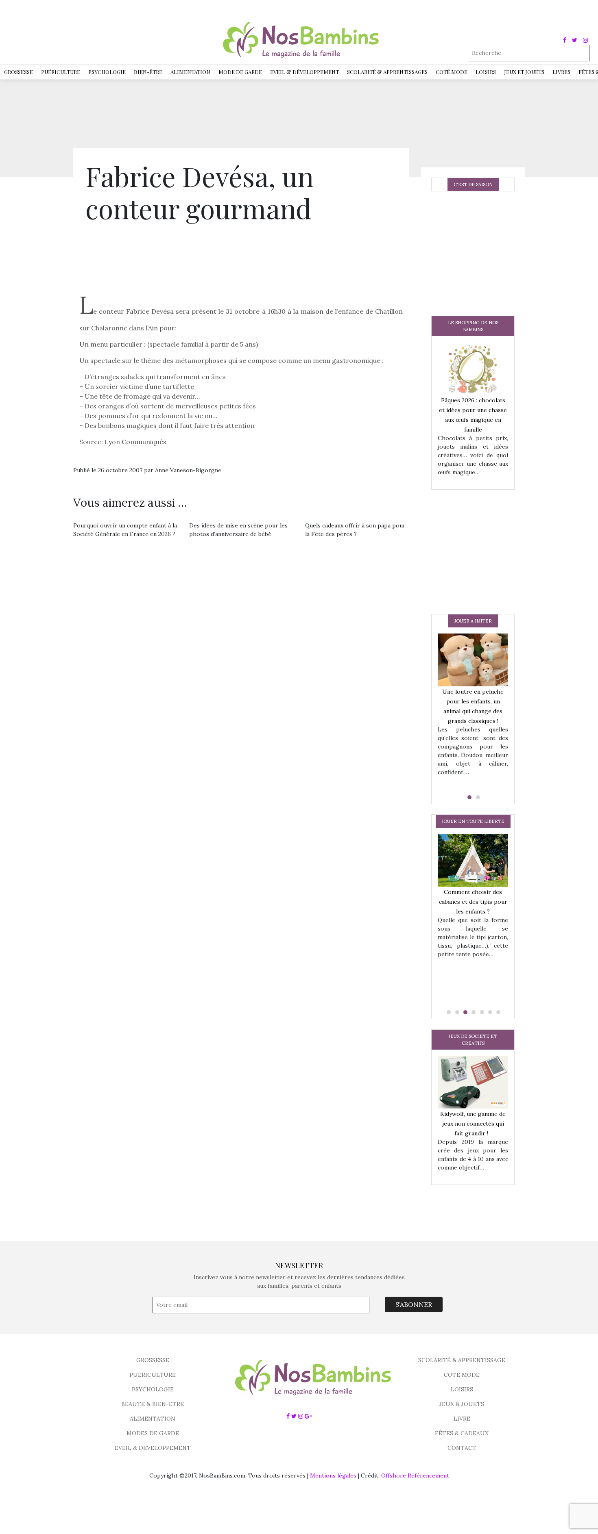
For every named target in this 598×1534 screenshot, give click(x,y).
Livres (561, 71)
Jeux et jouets (524, 71)
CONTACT (461, 1448)
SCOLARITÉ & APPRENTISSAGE (461, 1360)
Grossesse (18, 71)
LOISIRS (462, 1389)
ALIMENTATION (152, 1418)
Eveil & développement (304, 71)
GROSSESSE (152, 1360)
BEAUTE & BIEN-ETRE (152, 1404)
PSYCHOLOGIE (153, 1389)
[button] (469, 797)
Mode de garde (240, 71)
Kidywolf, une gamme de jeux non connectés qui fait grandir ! (473, 1123)
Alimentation (190, 71)
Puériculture (60, 71)
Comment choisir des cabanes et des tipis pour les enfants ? (473, 901)
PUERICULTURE (152, 1374)
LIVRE (462, 1418)
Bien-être (148, 71)
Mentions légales (333, 1475)
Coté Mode (451, 71)
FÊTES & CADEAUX (462, 1433)
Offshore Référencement (415, 1475)
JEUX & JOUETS (461, 1404)
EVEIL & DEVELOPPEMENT (153, 1448)
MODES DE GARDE (153, 1433)
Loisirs (486, 71)
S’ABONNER (413, 1304)
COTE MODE (462, 1374)
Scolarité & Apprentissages (387, 71)
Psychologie (107, 71)
